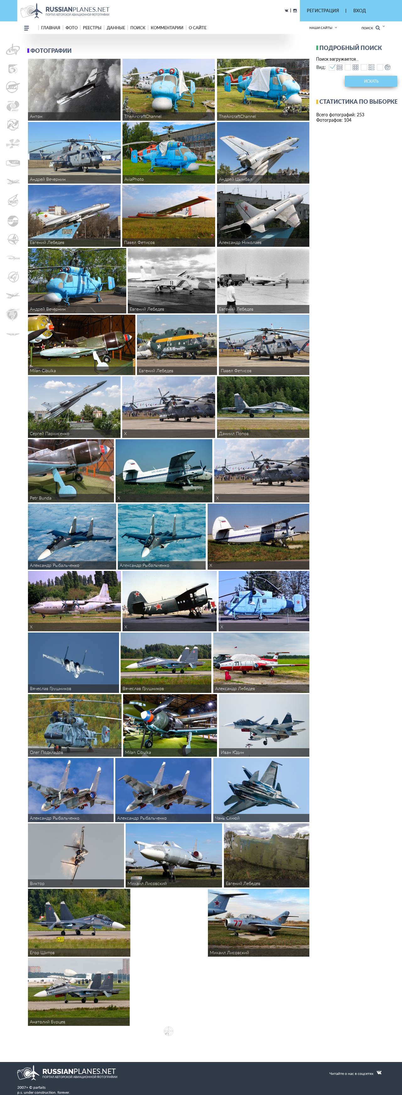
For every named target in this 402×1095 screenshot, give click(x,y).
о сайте (197, 27)
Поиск (368, 28)
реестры (92, 27)
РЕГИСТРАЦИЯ (323, 10)
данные (116, 27)
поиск (137, 27)
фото (72, 27)
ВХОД (359, 10)
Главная (50, 27)
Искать (371, 81)
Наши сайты (320, 28)
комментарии (167, 27)
